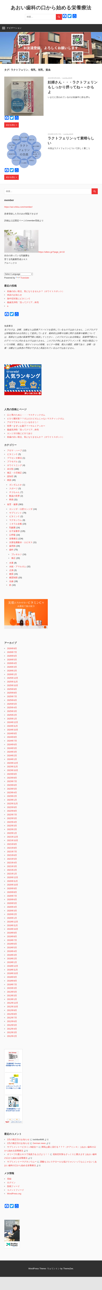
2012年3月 (12, 1032)
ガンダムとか (15, 485)
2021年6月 (12, 855)
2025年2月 (12, 715)
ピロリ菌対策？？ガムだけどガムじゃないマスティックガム (35, 418)
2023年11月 (12, 766)
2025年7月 (12, 696)
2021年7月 (12, 851)
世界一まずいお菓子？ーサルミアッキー (26, 426)
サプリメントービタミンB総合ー (22, 1147)
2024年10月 (12, 730)
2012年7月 (12, 1017)
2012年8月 (12, 1014)
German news (39, 1143)
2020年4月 (12, 907)
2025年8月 (12, 693)
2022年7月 (12, 814)
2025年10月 (12, 685)
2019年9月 (12, 933)
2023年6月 (12, 785)
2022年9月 (12, 807)
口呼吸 (12, 535)
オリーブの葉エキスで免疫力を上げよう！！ (28, 1154)
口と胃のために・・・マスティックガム (26, 415)
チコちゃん (14, 492)
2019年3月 (12, 955)
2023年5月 (12, 789)
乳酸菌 (12, 527)
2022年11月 (12, 803)
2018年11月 (12, 970)
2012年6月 (12, 1021)
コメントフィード (15, 1190)
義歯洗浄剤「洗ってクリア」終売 (23, 302)
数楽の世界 (14, 496)
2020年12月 (12, 877)
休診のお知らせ (14, 295)
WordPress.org (14, 1193)
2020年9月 (12, 888)
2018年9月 (12, 977)
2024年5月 (12, 748)
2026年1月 (12, 674)
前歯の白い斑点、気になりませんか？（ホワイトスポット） (35, 291)
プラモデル (12, 461)
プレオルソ (16, 554)
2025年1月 (12, 719)
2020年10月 (12, 885)
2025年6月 (12, 700)
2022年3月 (12, 826)
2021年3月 (12, 866)
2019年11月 (12, 925)
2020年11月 (12, 881)
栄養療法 (13, 538)
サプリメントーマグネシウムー (22, 1162)
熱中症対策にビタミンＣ (18, 298)
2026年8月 (12, 648)
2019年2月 (12, 958)
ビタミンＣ (12, 454)
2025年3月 (12, 711)
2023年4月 (12, 792)
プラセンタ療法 (14, 458)
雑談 (9, 480)
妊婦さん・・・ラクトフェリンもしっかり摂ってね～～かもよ (73, 87)
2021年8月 (12, 848)
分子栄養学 (14, 531)
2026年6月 (12, 656)
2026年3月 (12, 667)
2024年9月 (12, 733)
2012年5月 (12, 1025)
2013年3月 (12, 995)
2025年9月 (12, 689)
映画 (11, 499)
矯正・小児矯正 (14, 473)
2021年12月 (12, 837)
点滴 (11, 570)
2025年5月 (12, 704)
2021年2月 (12, 870)
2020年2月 (12, 914)
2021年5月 (12, 859)
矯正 (13, 558)
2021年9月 (12, 844)
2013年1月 (12, 999)
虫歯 (11, 581)
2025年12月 (12, 678)
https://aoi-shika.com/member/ (18, 207)
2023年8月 (12, 778)
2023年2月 (12, 796)
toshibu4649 (67, 78)
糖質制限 (13, 577)
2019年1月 (12, 962)
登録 (9, 1179)
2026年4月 (12, 663)
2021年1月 (12, 874)
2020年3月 (12, 911)
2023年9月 (12, 774)
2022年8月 (12, 811)
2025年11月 (12, 682)
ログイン (11, 1182)
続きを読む (10, 125)
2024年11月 (12, 726)
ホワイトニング (14, 465)
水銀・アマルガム (17, 566)
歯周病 (12, 546)
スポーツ (13, 488)
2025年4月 (12, 707)
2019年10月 (12, 929)
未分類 (10, 469)
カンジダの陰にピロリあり (19, 433)
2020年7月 (12, 896)
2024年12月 (12, 722)
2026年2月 (12, 671)
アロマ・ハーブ (14, 450)
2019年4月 (12, 951)
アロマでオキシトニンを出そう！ (23, 422)
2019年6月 (12, 944)
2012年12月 (12, 1003)
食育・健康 (12, 504)
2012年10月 (12, 1006)
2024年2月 (12, 755)
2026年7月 (12, 652)
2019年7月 (12, 940)
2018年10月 (12, 973)
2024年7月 (12, 741)
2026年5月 (12, 659)
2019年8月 (12, 936)
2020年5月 (12, 903)
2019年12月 (12, 922)
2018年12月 (12, 966)
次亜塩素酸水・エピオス (20, 542)
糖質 (11, 574)
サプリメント (15, 513)
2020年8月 (12, 892)
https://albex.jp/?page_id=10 (51, 252)
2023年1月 (12, 800)
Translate (24, 278)
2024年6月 (12, 744)
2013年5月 (12, 992)
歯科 (11, 550)
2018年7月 (12, 984)
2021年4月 (12, 862)
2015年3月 (12, 988)
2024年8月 (12, 737)
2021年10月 (12, 840)
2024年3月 (12, 752)
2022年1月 (12, 833)
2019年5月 (12, 947)
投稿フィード (13, 1186)
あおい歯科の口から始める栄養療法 (51, 7)
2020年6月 (12, 899)
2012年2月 (12, 1036)
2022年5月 (12, 818)
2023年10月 (12, 770)
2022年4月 (12, 822)
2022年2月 (12, 829)
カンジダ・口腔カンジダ (20, 509)
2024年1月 (12, 759)
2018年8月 (12, 981)
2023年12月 (12, 763)
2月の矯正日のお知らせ (18, 1139)
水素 (11, 563)
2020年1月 (12, 918)
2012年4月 (12, 1029)
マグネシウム (15, 520)
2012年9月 (12, 1010)
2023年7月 (12, 781)
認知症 (10, 476)
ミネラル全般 (15, 524)
